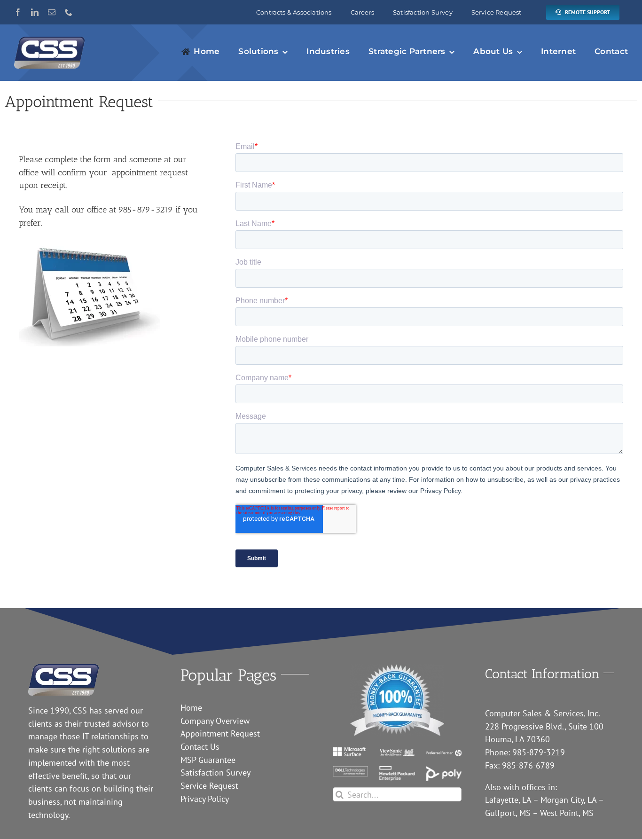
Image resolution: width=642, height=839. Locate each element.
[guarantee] (397, 668)
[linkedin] (35, 12)
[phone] (68, 12)
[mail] (51, 12)
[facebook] (18, 12)
